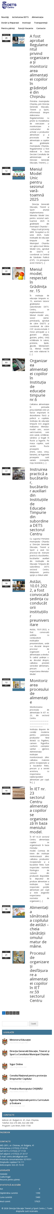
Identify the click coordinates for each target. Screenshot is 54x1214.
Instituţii (26, 22)
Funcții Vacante (25, 28)
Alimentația (37, 17)
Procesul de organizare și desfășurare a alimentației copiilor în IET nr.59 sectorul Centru (39, 976)
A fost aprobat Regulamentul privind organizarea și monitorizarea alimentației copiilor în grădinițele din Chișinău (39, 66)
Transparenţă (40, 22)
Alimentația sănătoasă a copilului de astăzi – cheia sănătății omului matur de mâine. (39, 927)
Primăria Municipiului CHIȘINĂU (26, 1088)
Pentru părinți (8, 28)
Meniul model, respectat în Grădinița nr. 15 (38, 280)
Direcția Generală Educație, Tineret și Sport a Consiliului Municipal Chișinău (29, 1053)
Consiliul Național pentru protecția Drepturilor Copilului (28, 1077)
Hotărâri (3, 1174)
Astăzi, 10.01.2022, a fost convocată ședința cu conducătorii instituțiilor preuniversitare (39, 603)
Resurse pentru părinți (10, 1179)
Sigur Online (16, 1064)
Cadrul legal (5, 1176)
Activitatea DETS (20, 17)
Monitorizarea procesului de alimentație (39, 691)
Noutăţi (5, 17)
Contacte (40, 28)
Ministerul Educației (20, 1039)
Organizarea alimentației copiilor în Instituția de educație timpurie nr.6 (39, 380)
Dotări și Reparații (10, 22)
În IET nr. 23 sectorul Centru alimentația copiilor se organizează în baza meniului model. (39, 810)
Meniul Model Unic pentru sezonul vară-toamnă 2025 (37, 184)
